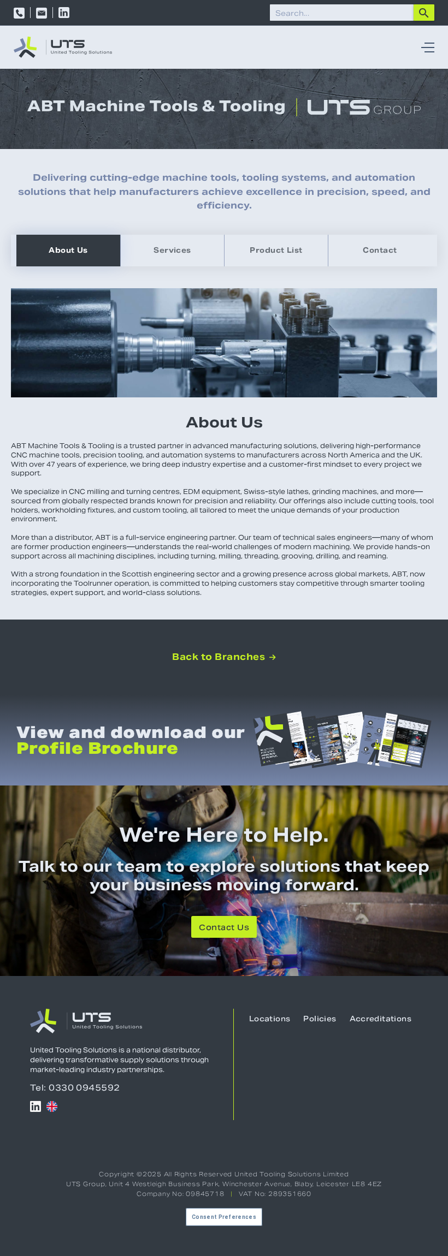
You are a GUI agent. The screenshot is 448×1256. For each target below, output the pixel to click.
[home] (63, 47)
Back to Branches (223, 657)
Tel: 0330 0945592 (75, 1087)
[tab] (68, 250)
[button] (425, 47)
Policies (319, 1018)
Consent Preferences (224, 1217)
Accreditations (380, 1018)
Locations (270, 1018)
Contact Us (224, 927)
